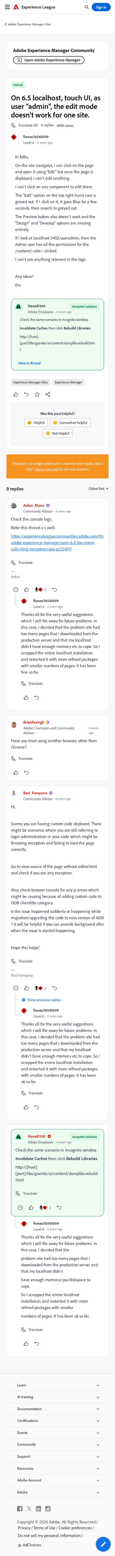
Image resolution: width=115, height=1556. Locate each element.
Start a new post (47, 469)
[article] (57, 548)
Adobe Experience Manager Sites (29, 24)
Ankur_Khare (33, 505)
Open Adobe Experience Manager (52, 59)
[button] (28, 125)
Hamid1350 (36, 306)
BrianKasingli (33, 722)
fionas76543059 (36, 136)
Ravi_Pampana (35, 793)
